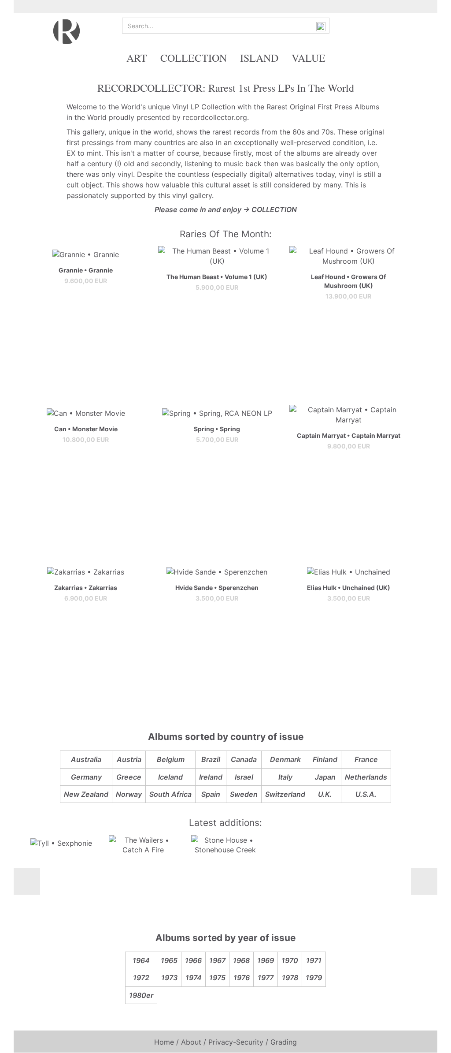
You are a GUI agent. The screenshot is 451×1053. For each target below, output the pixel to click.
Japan (325, 777)
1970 (289, 960)
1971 (314, 960)
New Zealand (86, 794)
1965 (169, 960)
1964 (141, 960)
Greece (128, 777)
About (191, 1042)
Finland (325, 759)
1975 (217, 977)
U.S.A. (366, 794)
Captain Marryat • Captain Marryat (348, 435)
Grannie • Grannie (86, 270)
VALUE (308, 58)
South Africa (170, 794)
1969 (265, 960)
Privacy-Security (235, 1042)
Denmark (285, 759)
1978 (290, 977)
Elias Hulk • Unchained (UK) (348, 587)
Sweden (244, 794)
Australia (86, 759)
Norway (129, 794)
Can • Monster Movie (86, 429)
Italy (285, 777)
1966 (193, 960)
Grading (283, 1042)
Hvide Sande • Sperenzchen (217, 587)
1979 (314, 977)
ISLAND (259, 58)
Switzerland (285, 794)
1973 (169, 977)
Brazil (210, 759)
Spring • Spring (217, 429)
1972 (141, 977)
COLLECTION (193, 58)
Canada (244, 759)
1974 (193, 977)
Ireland (210, 777)
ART (136, 58)
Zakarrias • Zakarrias (85, 587)
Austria (129, 759)
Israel (244, 777)
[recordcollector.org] (66, 31)
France (366, 759)
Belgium (171, 759)
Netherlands (366, 777)
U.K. (325, 794)
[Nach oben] (427, 1040)
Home (164, 1042)
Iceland (170, 777)
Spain (210, 794)
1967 (217, 960)
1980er (141, 995)
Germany (86, 777)
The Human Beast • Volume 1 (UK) (216, 276)
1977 (266, 977)
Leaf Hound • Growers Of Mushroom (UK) (348, 281)
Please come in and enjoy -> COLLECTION (226, 209)
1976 (241, 977)
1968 (241, 960)
